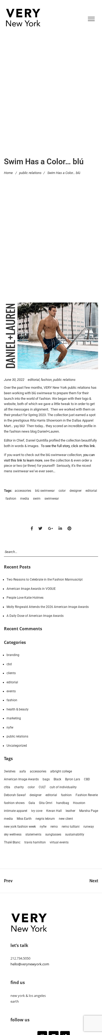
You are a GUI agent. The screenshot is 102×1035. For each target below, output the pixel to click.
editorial (33, 380)
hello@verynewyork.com (29, 964)
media (24, 498)
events (11, 691)
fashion (46, 380)
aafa (22, 771)
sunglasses (53, 834)
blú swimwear (45, 491)
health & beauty (18, 709)
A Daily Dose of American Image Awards (35, 616)
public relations (30, 173)
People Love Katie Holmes (25, 598)
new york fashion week (20, 826)
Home (8, 173)
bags (46, 779)
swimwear (51, 498)
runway (88, 826)
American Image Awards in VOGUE (31, 589)
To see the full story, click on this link (68, 446)
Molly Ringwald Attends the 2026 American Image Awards (48, 607)
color (62, 491)
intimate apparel (15, 811)
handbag (62, 803)
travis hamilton (35, 842)
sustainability (74, 834)
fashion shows (14, 803)
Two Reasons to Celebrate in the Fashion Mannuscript (45, 579)
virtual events (59, 842)
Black (57, 779)
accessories (23, 491)
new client (66, 819)
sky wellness (12, 834)
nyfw (10, 727)
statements (33, 834)
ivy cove (36, 811)
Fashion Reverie (87, 795)
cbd (9, 664)
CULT (42, 787)
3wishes (9, 771)
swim (37, 498)
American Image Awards (21, 779)
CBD (87, 779)
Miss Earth (24, 819)
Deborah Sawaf (15, 795)
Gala (32, 803)
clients (11, 673)
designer (76, 491)
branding (13, 655)
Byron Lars (72, 779)
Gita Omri (45, 803)
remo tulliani (71, 826)
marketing (14, 718)
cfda (7, 787)
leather (70, 811)
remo (54, 826)
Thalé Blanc (12, 842)
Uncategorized (17, 745)
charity (19, 787)
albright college (61, 771)
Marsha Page (88, 811)
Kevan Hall (54, 811)
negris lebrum (45, 819)
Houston (79, 803)
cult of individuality (63, 787)
